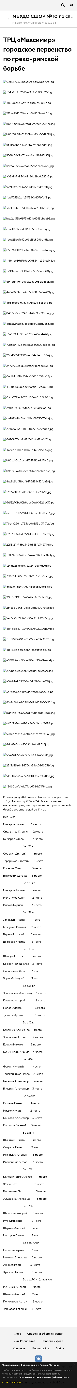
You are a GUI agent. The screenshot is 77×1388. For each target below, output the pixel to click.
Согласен (11, 1382)
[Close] (74, 1364)
